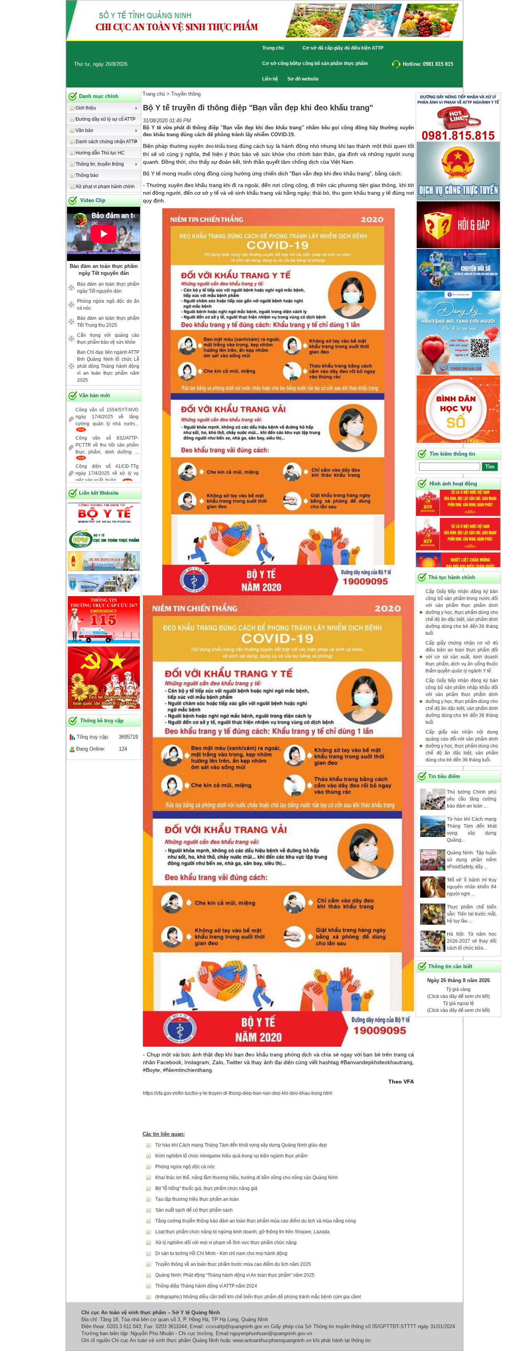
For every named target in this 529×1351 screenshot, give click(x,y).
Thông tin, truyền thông (99, 164)
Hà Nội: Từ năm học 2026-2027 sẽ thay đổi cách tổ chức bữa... (471, 941)
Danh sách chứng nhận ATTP (105, 141)
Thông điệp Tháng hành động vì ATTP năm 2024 (206, 1286)
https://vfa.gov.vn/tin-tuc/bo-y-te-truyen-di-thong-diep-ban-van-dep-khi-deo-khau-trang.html (237, 1093)
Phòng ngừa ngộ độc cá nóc (185, 1166)
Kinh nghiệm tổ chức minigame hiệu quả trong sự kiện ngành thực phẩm (231, 1156)
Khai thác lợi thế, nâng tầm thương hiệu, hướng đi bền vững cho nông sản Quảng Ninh (246, 1177)
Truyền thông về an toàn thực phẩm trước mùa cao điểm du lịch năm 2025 (233, 1264)
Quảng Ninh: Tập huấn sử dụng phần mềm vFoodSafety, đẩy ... (471, 859)
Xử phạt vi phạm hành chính (104, 186)
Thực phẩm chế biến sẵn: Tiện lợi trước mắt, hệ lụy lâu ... (471, 914)
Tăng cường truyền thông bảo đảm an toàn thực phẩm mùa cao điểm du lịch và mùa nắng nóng (255, 1221)
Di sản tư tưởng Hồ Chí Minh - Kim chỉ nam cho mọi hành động (221, 1253)
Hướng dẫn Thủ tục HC (99, 153)
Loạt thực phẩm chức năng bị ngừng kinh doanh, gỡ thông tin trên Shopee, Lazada (242, 1231)
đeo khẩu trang (222, 146)
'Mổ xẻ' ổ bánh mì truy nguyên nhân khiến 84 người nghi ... (471, 887)
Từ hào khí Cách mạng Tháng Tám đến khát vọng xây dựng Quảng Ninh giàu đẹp (241, 1145)
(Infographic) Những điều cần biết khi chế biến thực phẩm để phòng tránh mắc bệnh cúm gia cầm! (258, 1297)
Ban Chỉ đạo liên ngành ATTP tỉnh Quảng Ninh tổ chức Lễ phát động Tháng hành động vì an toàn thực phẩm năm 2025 (108, 366)
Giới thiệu (85, 108)
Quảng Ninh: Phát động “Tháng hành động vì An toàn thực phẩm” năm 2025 (234, 1275)
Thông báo (86, 175)
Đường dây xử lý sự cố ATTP (105, 119)
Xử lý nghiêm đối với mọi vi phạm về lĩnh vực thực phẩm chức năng (226, 1242)
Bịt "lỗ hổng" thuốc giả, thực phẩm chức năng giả (206, 1188)
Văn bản (83, 130)
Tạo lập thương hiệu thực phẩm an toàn (197, 1199)
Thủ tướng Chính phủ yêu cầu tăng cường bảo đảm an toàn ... (471, 799)
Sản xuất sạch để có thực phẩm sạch (194, 1210)
